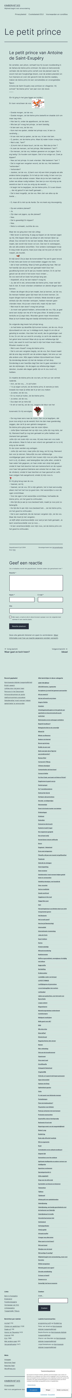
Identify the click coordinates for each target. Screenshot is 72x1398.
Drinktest (41, 816)
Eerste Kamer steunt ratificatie (48, 839)
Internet (7, 1335)
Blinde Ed (41, 731)
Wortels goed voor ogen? (46, 1268)
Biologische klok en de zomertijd (48, 727)
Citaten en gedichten (12, 1326)
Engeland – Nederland (45, 847)
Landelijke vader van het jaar (47, 977)
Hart (39, 905)
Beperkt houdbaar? (44, 724)
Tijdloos (40, 1191)
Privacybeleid (51, 1394)
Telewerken (42, 1188)
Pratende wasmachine (45, 1115)
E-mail (41, 595)
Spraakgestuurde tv (44, 1172)
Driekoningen (42, 812)
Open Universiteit (43, 1080)
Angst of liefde (43, 702)
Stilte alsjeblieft (43, 1176)
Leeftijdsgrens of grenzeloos (47, 984)
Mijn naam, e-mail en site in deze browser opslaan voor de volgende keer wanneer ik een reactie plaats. (36, 618)
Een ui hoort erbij (43, 835)
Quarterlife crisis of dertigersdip (48, 1118)
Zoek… (40, 1296)
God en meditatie (43, 889)
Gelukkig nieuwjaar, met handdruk (49, 881)
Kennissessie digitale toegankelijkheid (18, 682)
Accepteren (33, 1390)
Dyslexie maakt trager (45, 828)
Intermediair (42, 927)
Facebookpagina (10, 1302)
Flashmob (41, 859)
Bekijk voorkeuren (62, 1390)
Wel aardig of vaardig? (45, 1253)
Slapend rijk (42, 1153)
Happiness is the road (45, 897)
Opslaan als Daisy (43, 1083)
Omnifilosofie (42, 1064)
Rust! (40, 1146)
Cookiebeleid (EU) (36, 14)
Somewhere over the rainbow (47, 1157)
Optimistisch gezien (44, 1087)
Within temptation (44, 1264)
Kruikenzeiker (42, 973)
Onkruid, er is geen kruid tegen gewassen (51, 1076)
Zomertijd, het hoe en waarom (47, 1283)
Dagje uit (7, 1329)
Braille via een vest (44, 747)
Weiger (48, 1390)
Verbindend (42, 1222)
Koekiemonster (43, 954)
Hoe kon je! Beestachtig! (46, 923)
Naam (12, 595)
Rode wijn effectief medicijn (47, 1138)
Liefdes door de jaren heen (14, 688)
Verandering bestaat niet (46, 1218)
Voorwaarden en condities (57, 14)
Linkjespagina (9, 1308)
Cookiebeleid (44, 1394)
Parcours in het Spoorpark (14, 691)
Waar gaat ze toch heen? (46, 1241)
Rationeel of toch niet (45, 1122)
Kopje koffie (42, 965)
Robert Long (42, 1130)
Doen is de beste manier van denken (49, 808)
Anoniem (41, 706)
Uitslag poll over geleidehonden (48, 1199)
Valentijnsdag (42, 1203)
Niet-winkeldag (43, 1048)
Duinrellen (41, 820)
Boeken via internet (44, 739)
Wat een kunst (42, 1245)
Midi (39, 1025)
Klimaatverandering (44, 950)
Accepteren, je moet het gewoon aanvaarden (52, 690)
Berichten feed (9, 1362)
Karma (40, 943)
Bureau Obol (42, 758)
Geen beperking (43, 867)
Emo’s (40, 843)
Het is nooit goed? (44, 919)
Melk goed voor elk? (44, 1021)
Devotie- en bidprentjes (45, 801)
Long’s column (42, 1003)
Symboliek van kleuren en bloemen (49, 1184)
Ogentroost (42, 1056)
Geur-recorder (43, 885)
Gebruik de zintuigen (45, 863)
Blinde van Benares (44, 735)
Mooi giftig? (42, 1033)
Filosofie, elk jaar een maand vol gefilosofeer (52, 855)
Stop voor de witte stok (45, 1180)
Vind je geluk (42, 1229)
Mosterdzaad (42, 1037)
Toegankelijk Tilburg (11, 1311)
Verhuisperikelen (43, 1226)
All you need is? (43, 694)
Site (10, 606)
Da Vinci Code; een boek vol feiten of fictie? (52, 777)
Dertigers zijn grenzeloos (46, 797)
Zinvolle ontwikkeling (45, 1271)
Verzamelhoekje (57, 547)
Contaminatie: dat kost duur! (47, 769)
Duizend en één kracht (45, 824)
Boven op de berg (43, 743)
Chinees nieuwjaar (44, 766)
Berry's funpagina (10, 1296)
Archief (7, 1323)
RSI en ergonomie (43, 1142)
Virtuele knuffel (43, 1233)
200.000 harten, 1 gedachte (47, 686)
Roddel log (41, 1134)
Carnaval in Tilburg (44, 762)
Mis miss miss (42, 1029)
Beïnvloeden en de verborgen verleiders (51, 720)
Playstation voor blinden (46, 1107)
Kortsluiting (42, 969)
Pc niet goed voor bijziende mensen (49, 1095)
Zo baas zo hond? (43, 1275)
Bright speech (9, 685)
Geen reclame (42, 871)
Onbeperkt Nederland (45, 1068)
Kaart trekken (42, 939)
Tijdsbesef (41, 1195)
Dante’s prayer (42, 785)
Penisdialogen (42, 1099)
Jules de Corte (42, 935)
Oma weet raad (43, 1060)
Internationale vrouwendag (47, 931)
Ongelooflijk (42, 1072)
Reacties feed (9, 1366)
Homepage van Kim (11, 1305)
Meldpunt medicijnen (45, 1017)
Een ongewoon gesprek (45, 832)
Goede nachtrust (43, 893)
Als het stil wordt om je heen (47, 698)
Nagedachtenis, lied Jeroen (47, 1041)
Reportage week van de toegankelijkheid (51, 1126)
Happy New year (43, 901)
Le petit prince (43, 980)
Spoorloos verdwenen (45, 1168)
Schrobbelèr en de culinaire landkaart (50, 1150)
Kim (14, 550)
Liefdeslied (41, 992)
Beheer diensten (32, 1385)
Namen (40, 1045)
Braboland (8, 1299)
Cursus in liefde (43, 773)
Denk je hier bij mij (44, 793)
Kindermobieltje (43, 947)
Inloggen (7, 1360)
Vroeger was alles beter (45, 1237)
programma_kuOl (44, 1323)
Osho (40, 1091)
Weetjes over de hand (45, 1249)
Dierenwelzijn (42, 804)
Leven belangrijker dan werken (48, 988)
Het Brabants (42, 915)
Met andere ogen (10, 1341)
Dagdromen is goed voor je (46, 781)
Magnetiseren (42, 1007)
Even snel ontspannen (45, 851)
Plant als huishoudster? (45, 1103)
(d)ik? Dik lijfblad (43, 683)
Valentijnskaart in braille (46, 1214)
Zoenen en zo (42, 1279)
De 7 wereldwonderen (45, 789)
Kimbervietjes (12, 5)
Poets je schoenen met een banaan (49, 1111)
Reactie (12, 573)
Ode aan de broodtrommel (46, 1052)
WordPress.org (9, 1369)
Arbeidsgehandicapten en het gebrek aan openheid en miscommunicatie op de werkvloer (51, 713)
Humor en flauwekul (11, 1332)
